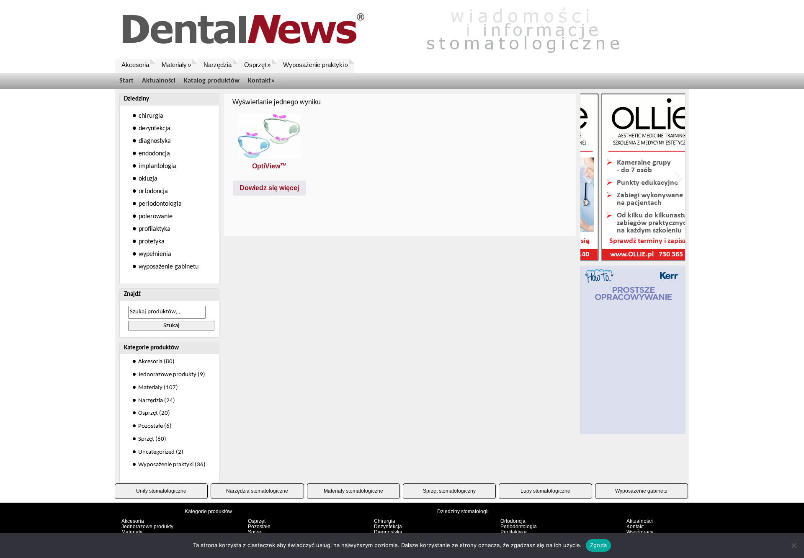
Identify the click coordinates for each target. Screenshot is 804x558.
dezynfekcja (154, 128)
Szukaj (171, 326)
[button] (586, 177)
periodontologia (160, 204)
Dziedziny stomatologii (463, 511)
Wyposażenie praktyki (165, 465)
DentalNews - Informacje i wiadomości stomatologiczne (383, 29)
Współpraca (640, 532)
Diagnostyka (388, 532)
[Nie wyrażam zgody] (793, 545)
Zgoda (598, 545)
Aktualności (639, 521)
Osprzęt (148, 413)
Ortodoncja (513, 521)
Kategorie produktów (208, 511)
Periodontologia (518, 527)
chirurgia (151, 116)
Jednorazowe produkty (167, 375)
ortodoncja (153, 191)
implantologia (157, 166)
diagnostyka (155, 141)
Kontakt (635, 527)
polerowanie (156, 216)
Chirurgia (384, 521)
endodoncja (154, 153)
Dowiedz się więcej (269, 187)
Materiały (150, 388)
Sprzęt (146, 439)
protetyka (152, 241)
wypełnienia (155, 254)
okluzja (148, 179)
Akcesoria (150, 362)
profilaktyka (154, 229)
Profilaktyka (513, 532)
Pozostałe (150, 426)
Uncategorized (156, 452)
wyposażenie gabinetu (168, 267)
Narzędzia (150, 401)
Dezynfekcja (388, 527)
